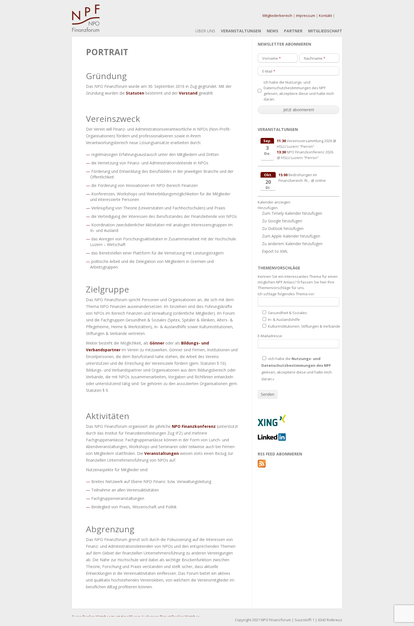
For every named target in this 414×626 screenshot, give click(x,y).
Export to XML (275, 251)
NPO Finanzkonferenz (194, 426)
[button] (268, 207)
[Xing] (272, 424)
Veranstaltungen (241, 30)
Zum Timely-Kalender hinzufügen (292, 213)
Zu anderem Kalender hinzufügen (292, 243)
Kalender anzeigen (274, 202)
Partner (293, 30)
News (272, 30)
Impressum (305, 15)
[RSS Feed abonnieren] (262, 466)
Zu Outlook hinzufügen (283, 228)
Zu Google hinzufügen (282, 220)
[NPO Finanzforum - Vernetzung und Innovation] (86, 28)
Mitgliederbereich (277, 15)
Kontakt (325, 15)
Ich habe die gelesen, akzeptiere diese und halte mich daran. (299, 91)
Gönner (157, 343)
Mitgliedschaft (325, 30)
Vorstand (188, 93)
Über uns (205, 30)
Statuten (135, 93)
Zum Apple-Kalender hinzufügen (291, 236)
